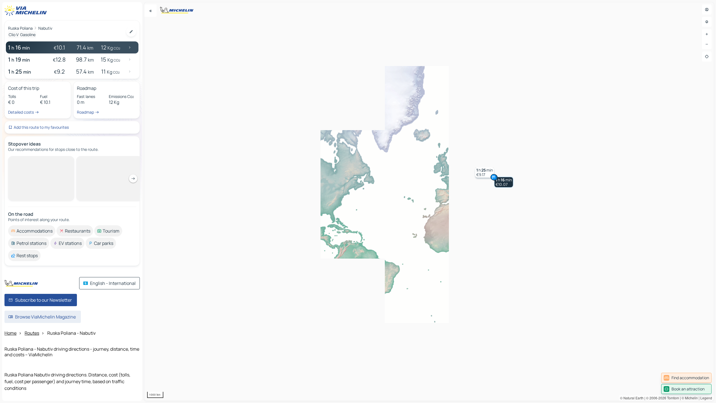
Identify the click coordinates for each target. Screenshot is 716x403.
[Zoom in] (707, 34)
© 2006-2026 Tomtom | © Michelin (672, 397)
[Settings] (707, 22)
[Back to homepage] (26, 10)
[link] (686, 378)
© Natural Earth (632, 397)
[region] (429, 201)
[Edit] (131, 32)
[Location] (707, 56)
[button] (503, 182)
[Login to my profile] (707, 9)
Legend (706, 397)
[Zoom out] (707, 44)
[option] (31, 160)
